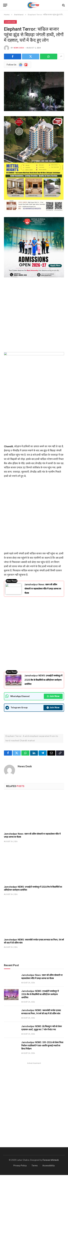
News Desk (19, 48)
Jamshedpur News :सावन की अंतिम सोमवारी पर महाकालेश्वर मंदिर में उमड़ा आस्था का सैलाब (43, 588)
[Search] (63, 5)
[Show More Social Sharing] (61, 56)
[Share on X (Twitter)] (30, 56)
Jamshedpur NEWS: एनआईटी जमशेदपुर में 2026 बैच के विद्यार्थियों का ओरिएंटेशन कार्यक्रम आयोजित (43, 679)
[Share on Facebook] (12, 56)
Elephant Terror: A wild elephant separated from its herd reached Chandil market (32, 738)
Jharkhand (10, 22)
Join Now (54, 696)
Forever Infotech (51, 1160)
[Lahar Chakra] (34, 5)
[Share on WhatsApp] (48, 56)
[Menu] (5, 5)
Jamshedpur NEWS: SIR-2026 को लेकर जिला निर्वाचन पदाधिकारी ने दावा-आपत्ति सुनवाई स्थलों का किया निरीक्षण (42, 1045)
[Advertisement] (34, 314)
